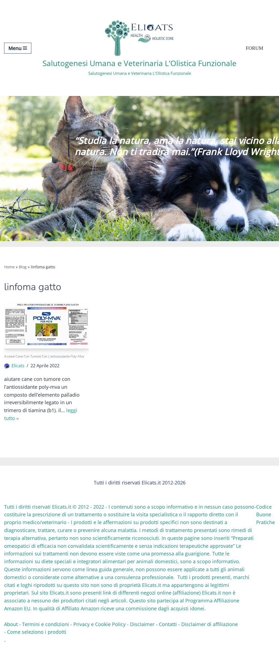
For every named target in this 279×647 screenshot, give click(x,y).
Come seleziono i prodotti (36, 632)
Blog (23, 266)
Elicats (18, 366)
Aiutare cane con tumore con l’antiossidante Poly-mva (44, 356)
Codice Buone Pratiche (265, 514)
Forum (254, 48)
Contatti (168, 624)
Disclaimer (142, 624)
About (11, 624)
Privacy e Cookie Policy (99, 624)
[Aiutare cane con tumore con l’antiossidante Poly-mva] (46, 326)
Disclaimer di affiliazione (209, 624)
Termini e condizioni (45, 624)
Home (9, 266)
